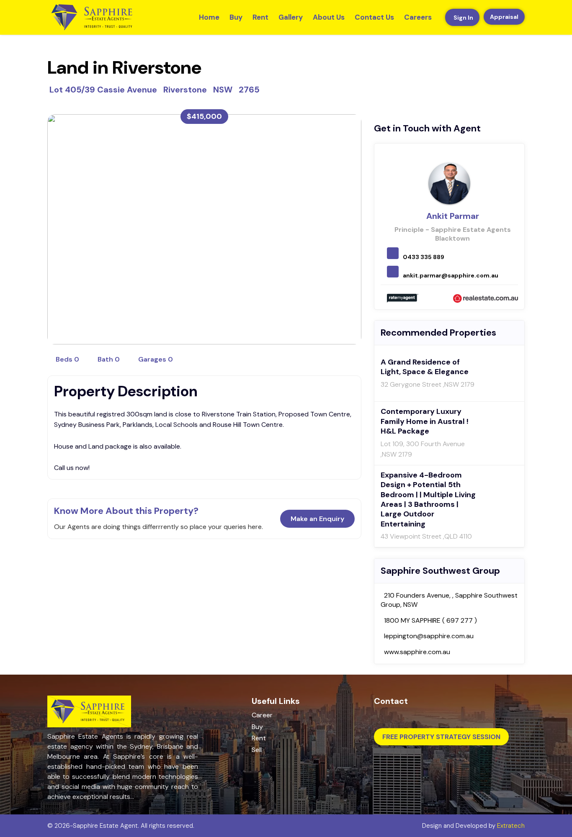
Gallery (290, 17)
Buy (235, 17)
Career (262, 715)
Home (209, 17)
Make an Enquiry (317, 518)
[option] (204, 229)
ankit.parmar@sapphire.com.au (450, 275)
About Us (329, 17)
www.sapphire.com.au (417, 651)
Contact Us (374, 17)
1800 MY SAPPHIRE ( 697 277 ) (430, 620)
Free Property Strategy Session (441, 736)
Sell (257, 749)
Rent (260, 17)
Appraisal (504, 17)
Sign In (463, 17)
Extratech (511, 826)
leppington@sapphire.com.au (429, 636)
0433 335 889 (423, 257)
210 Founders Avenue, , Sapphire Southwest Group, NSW (449, 600)
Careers (418, 17)
